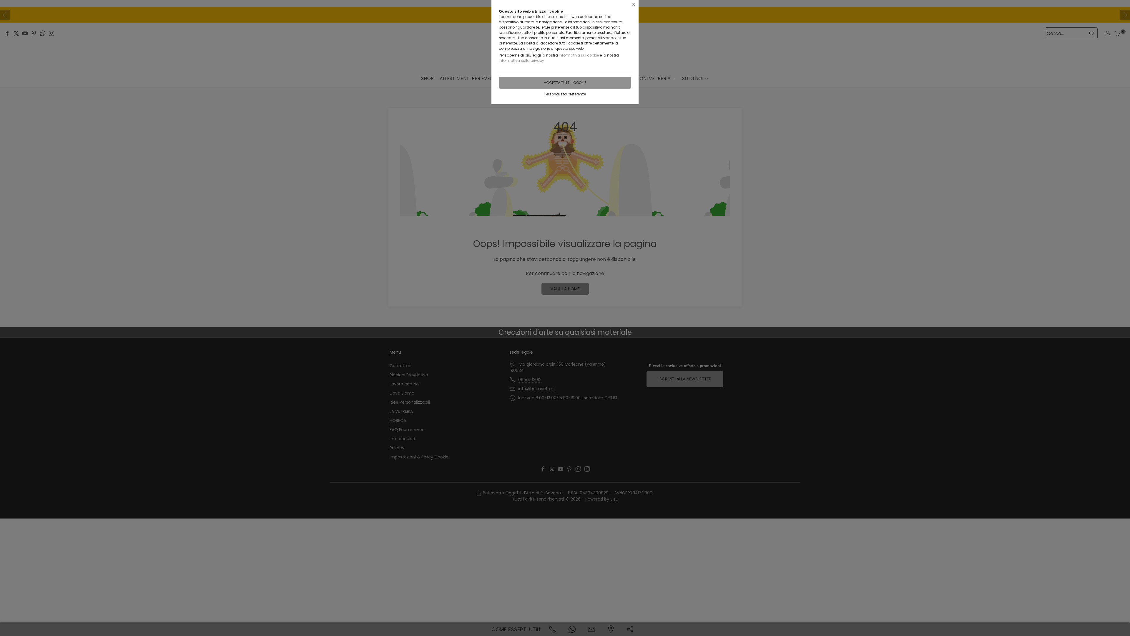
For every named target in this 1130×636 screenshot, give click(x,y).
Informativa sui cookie (579, 55)
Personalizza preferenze (565, 94)
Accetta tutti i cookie (565, 82)
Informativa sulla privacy (521, 60)
